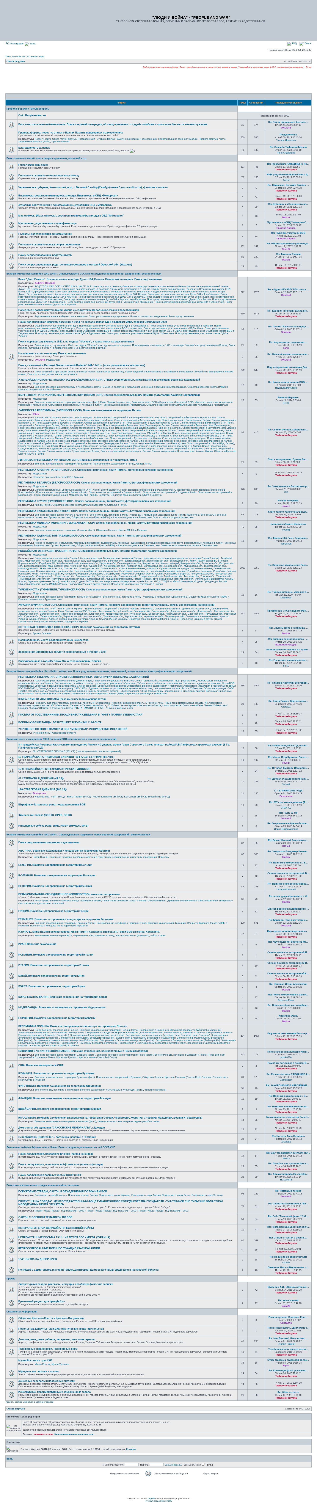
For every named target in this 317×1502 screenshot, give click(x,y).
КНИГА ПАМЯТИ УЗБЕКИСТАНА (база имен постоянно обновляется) (62, 699)
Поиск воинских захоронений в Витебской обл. (62, 492)
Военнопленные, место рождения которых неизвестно (53, 640)
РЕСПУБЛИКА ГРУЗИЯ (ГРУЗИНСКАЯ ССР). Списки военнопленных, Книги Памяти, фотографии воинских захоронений (94, 501)
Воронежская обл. (28, 563)
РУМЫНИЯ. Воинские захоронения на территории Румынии (56, 1073)
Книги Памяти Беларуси (106, 489)
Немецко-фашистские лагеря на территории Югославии (128, 1121)
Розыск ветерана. (288, 500)
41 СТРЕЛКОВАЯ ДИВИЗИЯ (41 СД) (41, 778)
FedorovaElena (286, 1000)
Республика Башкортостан (133, 571)
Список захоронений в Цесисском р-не (173, 451)
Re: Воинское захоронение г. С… (288, 1096)
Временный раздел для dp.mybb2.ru (41, 1301)
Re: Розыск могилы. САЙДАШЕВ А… (288, 1074)
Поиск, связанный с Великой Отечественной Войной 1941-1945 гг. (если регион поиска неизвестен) (81, 365)
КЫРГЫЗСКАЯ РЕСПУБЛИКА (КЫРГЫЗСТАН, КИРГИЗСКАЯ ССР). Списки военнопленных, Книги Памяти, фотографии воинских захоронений (109, 395)
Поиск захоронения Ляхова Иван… (288, 1051)
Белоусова (39, 793)
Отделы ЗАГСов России (89, 581)
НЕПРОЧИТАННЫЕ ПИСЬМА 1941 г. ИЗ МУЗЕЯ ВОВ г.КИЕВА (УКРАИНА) (64, 1237)
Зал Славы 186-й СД (135, 796)
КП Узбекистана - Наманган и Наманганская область (174, 703)
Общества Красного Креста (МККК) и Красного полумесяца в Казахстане (112, 517)
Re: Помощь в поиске (288, 1191)
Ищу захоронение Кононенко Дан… (288, 367)
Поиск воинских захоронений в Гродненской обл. (170, 492)
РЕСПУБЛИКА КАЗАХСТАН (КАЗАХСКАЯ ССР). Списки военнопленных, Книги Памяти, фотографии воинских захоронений (96, 511)
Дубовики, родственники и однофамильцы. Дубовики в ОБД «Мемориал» (65, 205)
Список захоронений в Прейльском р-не (40, 443)
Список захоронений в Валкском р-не (81, 425)
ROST (286, 403)
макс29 (286, 1306)
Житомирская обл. (224, 611)
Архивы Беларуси (99, 495)
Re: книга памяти (288, 1300)
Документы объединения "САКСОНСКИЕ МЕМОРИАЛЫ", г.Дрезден (61, 1127)
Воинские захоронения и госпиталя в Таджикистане (189, 545)
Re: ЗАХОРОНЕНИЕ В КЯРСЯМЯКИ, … (288, 1085)
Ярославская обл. (184, 579)
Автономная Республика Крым (115, 611)
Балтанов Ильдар (286, 644)
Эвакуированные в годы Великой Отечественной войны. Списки (59, 661)
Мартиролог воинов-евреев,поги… (288, 931)
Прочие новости (60, 141)
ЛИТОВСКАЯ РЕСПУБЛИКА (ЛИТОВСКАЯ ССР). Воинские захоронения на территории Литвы (77, 459)
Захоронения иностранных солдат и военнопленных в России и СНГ (62, 651)
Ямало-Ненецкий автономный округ (153, 579)
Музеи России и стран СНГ (35, 1360)
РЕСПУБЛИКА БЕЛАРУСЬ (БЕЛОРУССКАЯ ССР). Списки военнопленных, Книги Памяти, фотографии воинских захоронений (97, 482)
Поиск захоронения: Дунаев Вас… (288, 459)
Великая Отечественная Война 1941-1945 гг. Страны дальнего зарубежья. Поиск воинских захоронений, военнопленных (78, 834)
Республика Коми (28, 573)
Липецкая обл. (134, 566)
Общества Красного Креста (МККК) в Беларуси (136, 495)
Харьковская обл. (73, 616)
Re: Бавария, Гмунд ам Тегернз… (288, 920)
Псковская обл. (65, 571)
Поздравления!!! (87, 139)
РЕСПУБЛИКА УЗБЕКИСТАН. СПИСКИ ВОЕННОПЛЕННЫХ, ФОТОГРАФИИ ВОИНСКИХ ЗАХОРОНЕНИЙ (83, 676)
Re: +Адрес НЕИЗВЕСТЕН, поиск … (288, 289)
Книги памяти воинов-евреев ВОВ (53, 935)
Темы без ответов (15, 56)
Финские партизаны (155, 1089)
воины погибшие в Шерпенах (288, 524)
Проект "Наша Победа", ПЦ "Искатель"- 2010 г (112, 1210)
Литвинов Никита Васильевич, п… (288, 1267)
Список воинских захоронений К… (288, 973)
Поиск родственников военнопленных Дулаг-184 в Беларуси (111, 296)
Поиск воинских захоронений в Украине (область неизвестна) (119, 608)
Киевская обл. (97, 613)
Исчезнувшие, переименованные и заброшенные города (54, 1392)
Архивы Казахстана (59, 517)
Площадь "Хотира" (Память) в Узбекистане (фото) (46, 708)
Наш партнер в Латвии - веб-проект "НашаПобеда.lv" (64, 417)
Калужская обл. (151, 563)
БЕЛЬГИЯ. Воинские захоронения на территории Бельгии (55, 864)
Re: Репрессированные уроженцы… (288, 243)
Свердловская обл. (107, 576)
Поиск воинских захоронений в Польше (56, 1030)
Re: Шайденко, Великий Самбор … (288, 185)
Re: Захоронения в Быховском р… (288, 486)
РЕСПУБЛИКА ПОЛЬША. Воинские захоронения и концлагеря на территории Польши (72, 1026)
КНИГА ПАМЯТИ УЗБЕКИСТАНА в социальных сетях (104, 708)
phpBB (151, 1498)
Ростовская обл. (223, 573)
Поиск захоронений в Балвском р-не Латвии (186, 420)
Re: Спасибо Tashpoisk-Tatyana (288, 147)
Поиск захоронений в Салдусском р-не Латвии (175, 446)
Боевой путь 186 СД (159, 796)
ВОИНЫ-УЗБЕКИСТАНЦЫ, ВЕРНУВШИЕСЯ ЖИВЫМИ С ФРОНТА (60, 722)
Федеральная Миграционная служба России (128, 581)
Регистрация (16, 43)
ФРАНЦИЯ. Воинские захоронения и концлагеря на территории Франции (64, 1098)
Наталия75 (286, 1179)
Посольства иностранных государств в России (137, 584)
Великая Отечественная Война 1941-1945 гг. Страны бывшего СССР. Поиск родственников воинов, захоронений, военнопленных (83, 273)
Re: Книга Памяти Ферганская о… (288, 701)
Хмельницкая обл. (113, 616)
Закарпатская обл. (28, 613)
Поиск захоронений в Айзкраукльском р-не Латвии (188, 417)
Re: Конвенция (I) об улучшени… (288, 1370)
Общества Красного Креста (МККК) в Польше (54, 1045)
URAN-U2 (286, 808)
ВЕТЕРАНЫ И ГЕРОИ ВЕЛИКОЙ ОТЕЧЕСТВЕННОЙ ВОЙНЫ (56, 1227)
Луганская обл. (138, 613)
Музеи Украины (60, 1364)
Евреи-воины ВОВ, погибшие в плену (93, 935)
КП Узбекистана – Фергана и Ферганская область (134, 705)
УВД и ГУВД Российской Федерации (173, 581)
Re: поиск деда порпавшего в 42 (288, 896)
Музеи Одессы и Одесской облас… (288, 1360)
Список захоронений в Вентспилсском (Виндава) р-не (200, 425)
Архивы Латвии (204, 451)
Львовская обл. (156, 613)
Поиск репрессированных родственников (45, 255)
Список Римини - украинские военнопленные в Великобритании (183, 900)
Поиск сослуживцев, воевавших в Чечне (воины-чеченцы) (55, 1153)
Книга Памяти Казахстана (185, 514)
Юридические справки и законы (38, 1371)
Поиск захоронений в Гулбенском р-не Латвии (43, 428)
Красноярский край (58, 566)
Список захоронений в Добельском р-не (99, 430)
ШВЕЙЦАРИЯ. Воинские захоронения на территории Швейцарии (59, 1108)
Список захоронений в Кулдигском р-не (84, 435)
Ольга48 (286, 127)
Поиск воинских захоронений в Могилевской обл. (61, 495)
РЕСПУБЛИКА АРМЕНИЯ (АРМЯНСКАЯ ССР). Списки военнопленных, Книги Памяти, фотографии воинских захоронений (95, 469)
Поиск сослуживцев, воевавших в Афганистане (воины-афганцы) (60, 1164)
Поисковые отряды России (83, 1195)
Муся (286, 1365)
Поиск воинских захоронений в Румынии (118, 1077)
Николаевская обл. (176, 613)
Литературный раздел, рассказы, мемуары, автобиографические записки (65, 1284)
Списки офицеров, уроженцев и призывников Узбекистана (109, 685)
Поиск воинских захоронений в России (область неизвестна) (68, 558)
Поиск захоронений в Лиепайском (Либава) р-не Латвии (138, 435)
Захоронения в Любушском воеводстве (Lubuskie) (87, 1037)
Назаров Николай (286, 889)
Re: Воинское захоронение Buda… (288, 883)
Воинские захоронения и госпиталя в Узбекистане (169, 685)
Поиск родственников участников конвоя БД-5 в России (89, 331)
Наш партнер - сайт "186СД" (50, 796)
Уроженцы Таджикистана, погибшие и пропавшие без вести (150, 542)
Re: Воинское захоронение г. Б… (288, 862)
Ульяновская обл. (74, 579)
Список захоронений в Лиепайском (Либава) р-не (197, 435)
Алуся (286, 180)
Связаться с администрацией (38, 1402)
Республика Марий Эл (51, 573)
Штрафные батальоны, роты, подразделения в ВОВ (51, 804)
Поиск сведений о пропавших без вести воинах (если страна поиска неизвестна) (79, 371)
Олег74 (286, 249)
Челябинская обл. (95, 579)
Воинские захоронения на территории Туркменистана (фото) (68, 596)
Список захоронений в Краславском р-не (87, 433)
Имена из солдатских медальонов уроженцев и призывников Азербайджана (144, 387)
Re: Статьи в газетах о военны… (288, 1237)
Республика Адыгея (85, 571)
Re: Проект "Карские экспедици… (288, 326)
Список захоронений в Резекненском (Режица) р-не (157, 443)
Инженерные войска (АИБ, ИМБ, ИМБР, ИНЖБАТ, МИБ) (53, 825)
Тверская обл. (191, 576)
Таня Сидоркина (286, 152)
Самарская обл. (45, 576)
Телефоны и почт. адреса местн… (288, 1349)
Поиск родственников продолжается (109, 316)
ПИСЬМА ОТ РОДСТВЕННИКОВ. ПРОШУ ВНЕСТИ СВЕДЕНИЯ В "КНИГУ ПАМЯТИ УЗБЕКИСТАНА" (81, 714)
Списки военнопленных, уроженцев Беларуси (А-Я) (63, 489)
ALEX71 (39, 283)
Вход (32, 43)
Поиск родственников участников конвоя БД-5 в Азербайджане (113, 325)
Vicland (286, 784)
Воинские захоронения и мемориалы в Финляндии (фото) (111, 1089)
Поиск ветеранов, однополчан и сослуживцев (52, 374)
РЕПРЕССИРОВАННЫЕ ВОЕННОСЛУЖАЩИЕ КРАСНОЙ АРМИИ (59, 1248)
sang (286, 348)
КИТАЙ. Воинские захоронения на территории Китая (51, 975)
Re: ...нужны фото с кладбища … (288, 627)
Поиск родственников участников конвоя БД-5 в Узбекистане (140, 333)
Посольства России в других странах (89, 584)
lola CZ (286, 845)
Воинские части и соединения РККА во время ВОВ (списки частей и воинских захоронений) (61, 739)
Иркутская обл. (107, 563)
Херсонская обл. (93, 616)
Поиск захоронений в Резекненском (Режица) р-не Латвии (96, 443)
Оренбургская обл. (89, 568)
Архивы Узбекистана (73, 693)
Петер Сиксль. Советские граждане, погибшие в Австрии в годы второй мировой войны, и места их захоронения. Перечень (101, 857)
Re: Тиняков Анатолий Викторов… (288, 682)
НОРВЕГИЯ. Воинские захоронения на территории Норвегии (56, 1018)
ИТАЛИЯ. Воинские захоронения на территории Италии (53, 965)
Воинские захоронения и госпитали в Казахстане (61, 514)
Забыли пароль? (173, 1465)
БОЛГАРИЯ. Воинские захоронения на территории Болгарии (56, 875)
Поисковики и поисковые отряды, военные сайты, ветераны (42, 1185)
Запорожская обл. (50, 613)
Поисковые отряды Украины (114, 1195)
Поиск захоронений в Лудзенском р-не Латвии (135, 438)
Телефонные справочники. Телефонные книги (47, 1348)
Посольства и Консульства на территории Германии (59, 925)
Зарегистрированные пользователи (73, 1434)
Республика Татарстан (176, 573)
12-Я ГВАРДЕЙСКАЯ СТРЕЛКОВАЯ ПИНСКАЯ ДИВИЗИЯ (54, 769)
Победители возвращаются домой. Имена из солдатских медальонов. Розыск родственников (78, 310)
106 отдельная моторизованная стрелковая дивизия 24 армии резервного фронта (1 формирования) (83, 691)
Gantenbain (286, 1079)
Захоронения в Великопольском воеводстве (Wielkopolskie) (51, 1032)
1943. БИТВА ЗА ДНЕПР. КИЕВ (37, 1259)
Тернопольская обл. (51, 616)
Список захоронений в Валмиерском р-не (203, 422)
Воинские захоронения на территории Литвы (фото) (63, 463)
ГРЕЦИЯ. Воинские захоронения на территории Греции (53, 911)
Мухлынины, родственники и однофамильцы (47, 223)
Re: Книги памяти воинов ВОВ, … (288, 382)
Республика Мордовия (76, 573)
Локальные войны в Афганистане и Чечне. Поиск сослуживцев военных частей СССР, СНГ (60, 1147)
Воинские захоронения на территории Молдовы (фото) (65, 530)
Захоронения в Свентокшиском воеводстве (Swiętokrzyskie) (153, 1043)
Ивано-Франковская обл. (74, 613)
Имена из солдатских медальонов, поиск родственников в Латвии (75, 448)
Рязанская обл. (26, 576)
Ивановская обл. (89, 563)
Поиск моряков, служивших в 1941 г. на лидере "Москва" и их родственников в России (179, 345)
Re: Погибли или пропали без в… (288, 1163)
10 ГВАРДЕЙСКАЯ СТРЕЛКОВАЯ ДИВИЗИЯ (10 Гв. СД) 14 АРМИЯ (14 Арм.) (66, 756)
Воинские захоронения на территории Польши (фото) (109, 1030)
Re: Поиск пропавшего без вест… (288, 122)
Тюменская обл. (27, 579)
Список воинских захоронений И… (288, 952)
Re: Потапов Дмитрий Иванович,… (288, 768)
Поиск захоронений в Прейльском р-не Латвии (206, 440)
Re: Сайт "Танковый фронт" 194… (288, 1216)
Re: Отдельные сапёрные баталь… (288, 823)
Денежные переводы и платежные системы (46, 1381)
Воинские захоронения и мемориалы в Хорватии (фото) (65, 1121)
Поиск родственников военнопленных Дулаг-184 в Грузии (177, 296)
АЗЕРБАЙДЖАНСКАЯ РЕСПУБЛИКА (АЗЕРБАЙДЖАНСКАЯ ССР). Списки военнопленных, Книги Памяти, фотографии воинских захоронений (109, 379)
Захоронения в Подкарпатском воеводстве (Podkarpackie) (188, 1040)
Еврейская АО (47, 563)
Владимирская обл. (135, 560)
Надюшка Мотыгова (286, 387)
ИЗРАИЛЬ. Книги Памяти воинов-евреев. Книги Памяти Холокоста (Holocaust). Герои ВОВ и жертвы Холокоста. (89, 931)
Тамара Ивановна (286, 140)
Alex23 (286, 1158)
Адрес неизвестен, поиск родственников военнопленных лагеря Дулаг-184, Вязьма (100, 294)
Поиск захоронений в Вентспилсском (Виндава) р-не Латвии (136, 425)
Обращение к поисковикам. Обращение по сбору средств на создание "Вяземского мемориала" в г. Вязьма (90, 289)
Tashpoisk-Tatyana (286, 169)
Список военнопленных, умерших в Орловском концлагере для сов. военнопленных (165, 568)
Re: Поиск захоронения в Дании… (288, 994)
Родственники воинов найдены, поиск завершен (61, 316)
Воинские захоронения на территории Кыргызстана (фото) (67, 402)
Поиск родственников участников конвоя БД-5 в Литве (174, 328)
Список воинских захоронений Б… (288, 873)
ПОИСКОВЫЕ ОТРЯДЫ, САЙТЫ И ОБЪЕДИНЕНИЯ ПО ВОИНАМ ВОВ (62, 1191)
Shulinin (286, 332)
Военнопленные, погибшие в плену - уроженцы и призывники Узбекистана (95, 683)
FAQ (294, 43)
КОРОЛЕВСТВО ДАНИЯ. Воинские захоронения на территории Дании (62, 996)
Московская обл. (173, 566)
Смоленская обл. (128, 576)
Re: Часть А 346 (288, 812)
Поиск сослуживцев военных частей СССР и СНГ (50, 1175)
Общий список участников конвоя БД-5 (56, 325)
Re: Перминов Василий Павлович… (288, 1227)
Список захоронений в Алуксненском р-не (137, 420)
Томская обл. (208, 576)
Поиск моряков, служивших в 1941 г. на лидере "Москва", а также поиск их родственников (76, 341)
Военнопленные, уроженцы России (122, 558)
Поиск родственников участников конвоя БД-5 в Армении (181, 325)
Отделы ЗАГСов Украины (113, 619)
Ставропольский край (151, 576)
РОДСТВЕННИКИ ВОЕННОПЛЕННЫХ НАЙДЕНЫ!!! (63, 286)
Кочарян (131, 1449)
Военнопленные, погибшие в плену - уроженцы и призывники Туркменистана (145, 596)
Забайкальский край (67, 563)
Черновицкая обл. (175, 616)
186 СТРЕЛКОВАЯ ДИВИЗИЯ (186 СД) (42, 789)
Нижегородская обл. (215, 566)
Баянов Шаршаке (288, 397)
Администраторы (43, 1434)
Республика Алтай (108, 571)
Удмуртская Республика (50, 579)
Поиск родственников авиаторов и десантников (48, 842)
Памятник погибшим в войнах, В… (288, 1063)
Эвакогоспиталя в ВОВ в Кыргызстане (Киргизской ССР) (163, 402)
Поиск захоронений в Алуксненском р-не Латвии (86, 420)
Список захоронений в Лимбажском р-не (86, 438)
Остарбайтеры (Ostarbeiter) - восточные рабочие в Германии (57, 1137)
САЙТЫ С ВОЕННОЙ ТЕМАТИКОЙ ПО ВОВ (45, 1217)
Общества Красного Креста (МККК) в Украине (154, 619)
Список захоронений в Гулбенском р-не (92, 428)
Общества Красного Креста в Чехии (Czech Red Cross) (86, 1057)
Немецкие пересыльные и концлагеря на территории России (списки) (181, 558)
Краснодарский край (35, 566)
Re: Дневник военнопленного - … (288, 639)
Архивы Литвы (143, 463)
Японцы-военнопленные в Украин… (288, 649)
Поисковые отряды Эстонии (207, 1195)
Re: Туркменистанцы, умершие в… (288, 592)
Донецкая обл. (205, 611)
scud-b (286, 1262)
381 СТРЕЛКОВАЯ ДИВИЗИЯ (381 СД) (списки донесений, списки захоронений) (77, 751)
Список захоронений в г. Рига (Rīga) (38, 446)
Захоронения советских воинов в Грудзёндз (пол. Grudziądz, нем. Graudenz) (168, 1035)
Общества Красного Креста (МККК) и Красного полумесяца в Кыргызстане (187, 404)
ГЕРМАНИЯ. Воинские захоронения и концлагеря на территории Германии (65, 919)
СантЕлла (286, 1323)
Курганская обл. (78, 566)
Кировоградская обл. (117, 613)
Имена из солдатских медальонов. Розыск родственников (162, 316)
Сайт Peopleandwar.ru (32, 115)
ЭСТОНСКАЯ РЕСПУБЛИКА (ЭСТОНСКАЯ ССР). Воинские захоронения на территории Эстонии (79, 627)
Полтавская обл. (214, 613)
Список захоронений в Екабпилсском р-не (200, 430)
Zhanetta (286, 1141)
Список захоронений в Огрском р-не (159, 440)
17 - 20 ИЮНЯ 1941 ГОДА (288, 790)
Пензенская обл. (222, 568)
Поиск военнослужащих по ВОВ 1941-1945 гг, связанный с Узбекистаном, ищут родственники (144, 680)
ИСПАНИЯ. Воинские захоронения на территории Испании (55, 954)
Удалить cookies (14, 1402)
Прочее (10, 1278)
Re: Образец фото (288, 1392)
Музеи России (42, 1364)
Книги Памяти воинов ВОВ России (209, 560)
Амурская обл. (33, 560)
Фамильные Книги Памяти (209, 579)
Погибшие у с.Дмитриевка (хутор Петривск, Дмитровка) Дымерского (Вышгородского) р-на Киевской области (88, 1269)
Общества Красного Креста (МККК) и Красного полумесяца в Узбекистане (126, 693)
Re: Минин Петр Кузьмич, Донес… (288, 757)
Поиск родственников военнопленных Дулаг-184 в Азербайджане (183, 294)
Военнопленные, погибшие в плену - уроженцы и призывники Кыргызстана (104, 404)
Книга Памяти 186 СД (79, 796)
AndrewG (286, 706)
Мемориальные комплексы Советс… (288, 1117)
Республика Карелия (224, 571)
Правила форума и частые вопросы (27, 108)
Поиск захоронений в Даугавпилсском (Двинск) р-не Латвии (148, 428)
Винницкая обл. (142, 611)
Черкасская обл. (133, 616)
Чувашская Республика (119, 579)
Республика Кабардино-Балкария (168, 571)
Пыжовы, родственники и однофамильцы (45, 233)
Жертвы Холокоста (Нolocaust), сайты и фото (140, 935)
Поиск (307, 43)
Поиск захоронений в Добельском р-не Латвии (49, 430)
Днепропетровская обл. (183, 611)
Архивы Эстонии (42, 633)
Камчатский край (170, 563)
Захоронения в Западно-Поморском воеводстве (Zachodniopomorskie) (124, 1032)
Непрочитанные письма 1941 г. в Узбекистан (178, 688)
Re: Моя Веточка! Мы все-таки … (288, 1338)
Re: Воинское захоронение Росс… (288, 565)
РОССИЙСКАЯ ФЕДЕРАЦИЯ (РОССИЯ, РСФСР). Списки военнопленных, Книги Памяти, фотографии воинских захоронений (97, 550)
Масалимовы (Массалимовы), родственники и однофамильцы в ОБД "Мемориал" (71, 215)
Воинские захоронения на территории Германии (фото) (65, 923)
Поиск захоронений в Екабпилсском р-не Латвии (149, 430)
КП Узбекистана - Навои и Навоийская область (118, 703)
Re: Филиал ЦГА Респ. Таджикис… (288, 538)
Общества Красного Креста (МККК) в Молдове (121, 530)
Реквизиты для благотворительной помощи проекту (63, 703)
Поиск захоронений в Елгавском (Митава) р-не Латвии (141, 433)
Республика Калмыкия (199, 571)
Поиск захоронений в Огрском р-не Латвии (114, 440)
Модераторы (53, 359)
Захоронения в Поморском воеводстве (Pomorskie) (90, 1043)
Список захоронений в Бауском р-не (104, 422)
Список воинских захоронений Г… (288, 908)
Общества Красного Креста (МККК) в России (42, 584)
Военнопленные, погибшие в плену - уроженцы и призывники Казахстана (130, 514)
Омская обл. (70, 568)
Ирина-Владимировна (286, 829)
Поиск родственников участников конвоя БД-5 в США (150, 331)
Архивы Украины (38, 619)
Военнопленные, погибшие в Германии (118, 923)
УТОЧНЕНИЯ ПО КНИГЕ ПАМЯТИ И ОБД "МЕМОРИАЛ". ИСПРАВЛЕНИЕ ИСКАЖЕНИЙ (72, 729)
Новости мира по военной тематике (178, 139)
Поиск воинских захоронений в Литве (113, 463)
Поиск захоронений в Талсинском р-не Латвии (137, 448)
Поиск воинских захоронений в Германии (163, 923)
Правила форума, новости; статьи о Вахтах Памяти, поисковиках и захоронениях (70, 132)
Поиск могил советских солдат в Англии (124, 900)
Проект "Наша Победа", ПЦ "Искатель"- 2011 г (164, 1210)
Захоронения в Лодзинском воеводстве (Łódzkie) (97, 1035)
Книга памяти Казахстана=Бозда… (288, 511)
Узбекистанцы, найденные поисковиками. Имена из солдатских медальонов (179, 683)
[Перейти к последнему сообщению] (293, 127)
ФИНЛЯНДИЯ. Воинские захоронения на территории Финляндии (59, 1086)
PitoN (36, 414)
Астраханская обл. (52, 560)
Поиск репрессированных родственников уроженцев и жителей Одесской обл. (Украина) (75, 264)
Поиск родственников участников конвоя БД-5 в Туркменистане (70, 333)
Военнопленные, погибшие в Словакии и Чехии (180, 1054)
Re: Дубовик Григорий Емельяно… (288, 310)
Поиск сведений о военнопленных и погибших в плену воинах (159, 371)
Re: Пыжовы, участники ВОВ (288, 233)
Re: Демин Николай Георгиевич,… (288, 840)
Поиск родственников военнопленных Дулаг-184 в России (179, 299)
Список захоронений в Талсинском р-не (187, 448)
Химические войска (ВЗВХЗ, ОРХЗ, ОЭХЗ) (45, 815)
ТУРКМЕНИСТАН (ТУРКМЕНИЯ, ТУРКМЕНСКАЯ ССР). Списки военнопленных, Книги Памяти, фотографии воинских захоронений (100, 589)
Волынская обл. (160, 611)
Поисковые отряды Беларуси (51, 1195)
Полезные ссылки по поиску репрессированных (49, 244)
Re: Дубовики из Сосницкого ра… (288, 204)
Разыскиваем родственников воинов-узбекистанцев (63, 680)
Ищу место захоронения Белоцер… (288, 1033)
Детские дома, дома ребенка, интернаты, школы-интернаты (56, 1339)
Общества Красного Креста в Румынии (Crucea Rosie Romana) (177, 1077)
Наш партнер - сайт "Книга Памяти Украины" (59, 608)
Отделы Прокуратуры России (210, 581)
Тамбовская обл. (173, 576)
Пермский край (26, 571)
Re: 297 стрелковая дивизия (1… (288, 802)
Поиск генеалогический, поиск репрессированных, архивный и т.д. (46, 158)
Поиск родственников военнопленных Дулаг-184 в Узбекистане (189, 302)
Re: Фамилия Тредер (288, 254)
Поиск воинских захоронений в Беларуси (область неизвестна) (155, 489)
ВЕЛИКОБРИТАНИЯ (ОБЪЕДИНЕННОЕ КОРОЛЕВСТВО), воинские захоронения (69, 894)
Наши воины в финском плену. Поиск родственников (52, 353)
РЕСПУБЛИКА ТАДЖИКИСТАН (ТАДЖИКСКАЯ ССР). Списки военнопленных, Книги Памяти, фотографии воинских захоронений (99, 535)
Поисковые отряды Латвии (146, 1195)
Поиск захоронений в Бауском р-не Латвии (59, 422)
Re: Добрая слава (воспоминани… (288, 778)
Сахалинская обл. (85, 576)
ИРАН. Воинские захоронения (37, 944)
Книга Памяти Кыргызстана (115, 402)
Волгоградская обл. (157, 560)
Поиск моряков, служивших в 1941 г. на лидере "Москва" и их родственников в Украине (83, 345)
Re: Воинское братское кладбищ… (288, 1005)
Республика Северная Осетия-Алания (142, 573)
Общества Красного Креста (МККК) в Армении (58, 477)
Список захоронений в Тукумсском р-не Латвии (73, 451)
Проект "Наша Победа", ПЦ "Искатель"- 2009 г (60, 1210)
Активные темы (35, 56)
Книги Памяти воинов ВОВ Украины (77, 611)
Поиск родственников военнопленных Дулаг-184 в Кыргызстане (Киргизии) (105, 299)
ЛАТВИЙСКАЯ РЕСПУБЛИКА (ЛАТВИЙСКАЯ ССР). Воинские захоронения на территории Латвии (79, 410)
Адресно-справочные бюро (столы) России (51, 581)
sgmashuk (286, 543)
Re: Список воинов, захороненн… (288, 429)
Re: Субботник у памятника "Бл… (288, 1203)
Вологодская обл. (179, 560)
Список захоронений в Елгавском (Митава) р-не (198, 433)
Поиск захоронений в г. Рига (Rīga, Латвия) (210, 443)
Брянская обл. (116, 560)
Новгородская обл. (28, 568)
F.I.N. (286, 665)
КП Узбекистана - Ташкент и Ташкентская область (78, 705)
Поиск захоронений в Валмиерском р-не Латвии (152, 422)
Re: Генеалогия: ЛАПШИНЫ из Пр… (288, 164)
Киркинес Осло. (288, 1015)
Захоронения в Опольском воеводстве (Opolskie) (127, 1040)
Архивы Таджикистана (63, 545)
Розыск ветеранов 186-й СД (107, 796)
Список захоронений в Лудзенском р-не (184, 438)
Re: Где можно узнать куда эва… (288, 660)
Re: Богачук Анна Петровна (288, 1136)
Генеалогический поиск (33, 164)
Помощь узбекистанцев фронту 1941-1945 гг (63, 688)
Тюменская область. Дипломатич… (288, 1327)
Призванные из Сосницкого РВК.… (288, 610)
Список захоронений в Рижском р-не (128, 446)
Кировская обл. (209, 563)
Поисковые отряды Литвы (176, 1195)
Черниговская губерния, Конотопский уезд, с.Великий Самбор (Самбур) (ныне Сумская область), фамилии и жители (93, 187)
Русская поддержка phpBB (158, 1501)
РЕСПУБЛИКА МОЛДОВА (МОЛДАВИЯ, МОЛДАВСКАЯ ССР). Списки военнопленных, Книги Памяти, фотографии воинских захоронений (105, 522)
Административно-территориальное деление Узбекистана (120, 688)
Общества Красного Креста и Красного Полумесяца (51, 1318)
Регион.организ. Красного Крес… (288, 1317)
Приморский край (45, 571)
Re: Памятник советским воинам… (288, 1106)
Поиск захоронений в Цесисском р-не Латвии (125, 451)
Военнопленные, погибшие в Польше (184, 1032)
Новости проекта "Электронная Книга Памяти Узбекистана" (195, 705)
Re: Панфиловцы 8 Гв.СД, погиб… (288, 745)
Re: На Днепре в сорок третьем (288, 1257)
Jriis (286, 492)
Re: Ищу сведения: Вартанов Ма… (288, 941)
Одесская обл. (196, 613)
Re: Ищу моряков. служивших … (288, 342)
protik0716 (286, 1057)
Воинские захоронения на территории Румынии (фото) (65, 1077)
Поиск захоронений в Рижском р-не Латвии (83, 446)
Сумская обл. (31, 616)
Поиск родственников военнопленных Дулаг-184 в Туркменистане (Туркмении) (110, 302)
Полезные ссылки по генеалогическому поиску (48, 175)
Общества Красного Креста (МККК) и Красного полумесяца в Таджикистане (118, 545)
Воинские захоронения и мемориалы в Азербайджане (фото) (68, 387)
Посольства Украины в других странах (201, 619)
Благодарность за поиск (34, 147)
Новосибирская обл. (51, 568)
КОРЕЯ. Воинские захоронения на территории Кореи (51, 986)
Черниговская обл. (154, 616)
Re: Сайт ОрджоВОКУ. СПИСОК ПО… (288, 1153)
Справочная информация (21, 1311)
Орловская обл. (109, 568)
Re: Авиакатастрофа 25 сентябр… (288, 1174)
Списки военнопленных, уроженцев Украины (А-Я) (182, 608)
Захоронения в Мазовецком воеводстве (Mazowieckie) (146, 1037)
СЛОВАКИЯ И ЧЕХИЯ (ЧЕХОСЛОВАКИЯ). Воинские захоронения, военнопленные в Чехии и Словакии (83, 1051)
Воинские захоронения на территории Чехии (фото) (125, 1054)
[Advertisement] (158, 81)
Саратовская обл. (64, 576)
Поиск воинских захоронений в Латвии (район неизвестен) (126, 417)
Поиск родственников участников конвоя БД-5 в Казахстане (109, 328)
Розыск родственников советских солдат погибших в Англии (68, 900)
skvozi (286, 506)
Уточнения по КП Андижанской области (54, 732)
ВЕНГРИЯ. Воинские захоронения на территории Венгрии (55, 886)
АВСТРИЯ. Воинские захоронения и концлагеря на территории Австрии (64, 850)
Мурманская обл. (193, 566)
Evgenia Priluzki (286, 1344)
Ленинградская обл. (115, 566)
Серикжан (286, 597)
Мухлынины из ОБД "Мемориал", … (288, 222)
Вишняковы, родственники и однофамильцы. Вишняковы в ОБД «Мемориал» (68, 195)
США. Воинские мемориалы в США (41, 1065)
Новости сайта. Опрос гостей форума (56, 139)
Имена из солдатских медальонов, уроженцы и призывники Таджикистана (75, 542)
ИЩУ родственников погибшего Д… (288, 174)
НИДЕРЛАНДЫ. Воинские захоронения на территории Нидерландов (61, 1007)
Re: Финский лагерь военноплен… (288, 354)
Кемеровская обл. (190, 563)
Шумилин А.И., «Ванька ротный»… (288, 1287)
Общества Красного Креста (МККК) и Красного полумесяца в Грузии (89, 505)
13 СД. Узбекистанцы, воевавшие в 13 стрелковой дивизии (172, 691)
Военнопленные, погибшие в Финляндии (57, 1089)
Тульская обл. (224, 576)
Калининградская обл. (129, 563)
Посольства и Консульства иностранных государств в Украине (53, 621)
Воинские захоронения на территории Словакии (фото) (65, 1054)
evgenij (286, 529)
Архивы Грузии (43, 505)
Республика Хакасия (202, 573)
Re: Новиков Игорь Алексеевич (288, 984)
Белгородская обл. (96, 560)
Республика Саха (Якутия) (105, 573)
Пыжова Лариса (285, 228)
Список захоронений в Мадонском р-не (67, 440)
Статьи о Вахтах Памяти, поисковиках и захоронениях (127, 139)
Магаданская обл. (153, 566)
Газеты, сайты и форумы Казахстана (173, 517)
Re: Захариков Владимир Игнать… (288, 851)
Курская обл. (96, 566)
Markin (286, 217)
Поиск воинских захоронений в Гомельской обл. (115, 492)
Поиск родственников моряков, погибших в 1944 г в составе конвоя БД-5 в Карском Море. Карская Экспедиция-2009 (92, 321)
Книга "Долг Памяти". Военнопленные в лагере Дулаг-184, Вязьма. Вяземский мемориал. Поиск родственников (90, 279)
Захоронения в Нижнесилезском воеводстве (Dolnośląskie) (66, 1040)
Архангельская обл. (74, 560)
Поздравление (288, 134)
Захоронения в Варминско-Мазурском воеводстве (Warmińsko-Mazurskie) (180, 1030)
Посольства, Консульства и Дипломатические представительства (61, 1328)
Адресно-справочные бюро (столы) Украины (73, 619)
